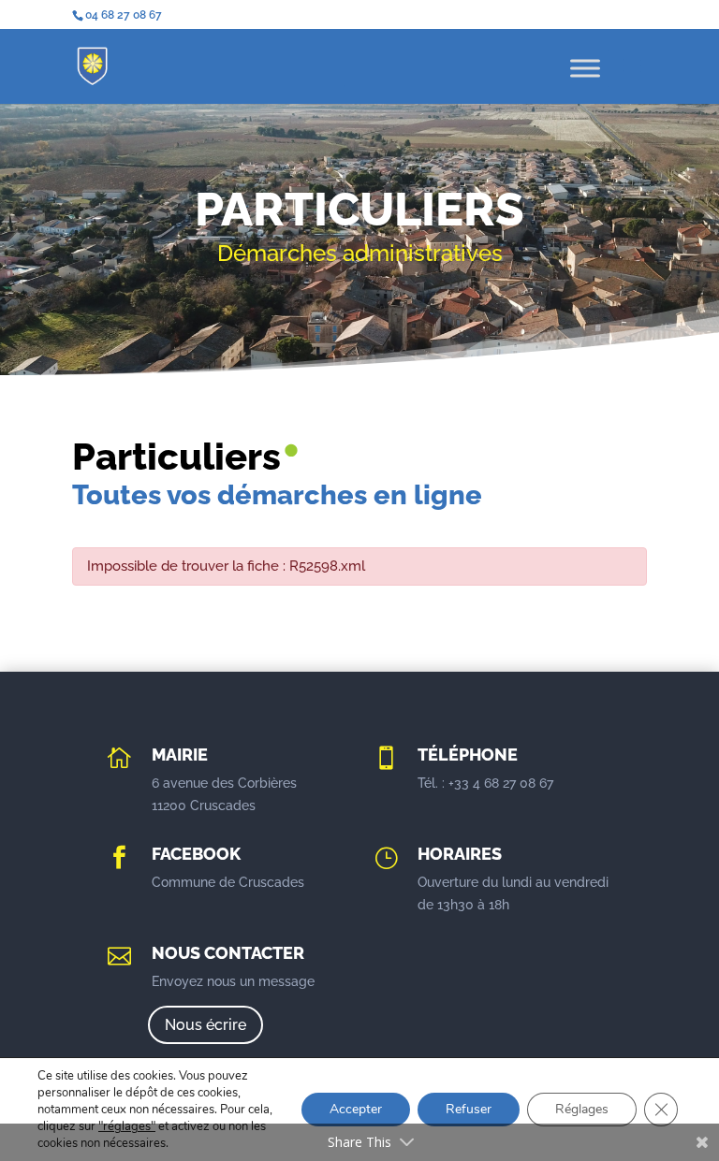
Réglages (582, 1109)
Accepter (356, 1109)
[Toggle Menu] (585, 68)
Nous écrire (205, 1025)
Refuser (469, 1109)
